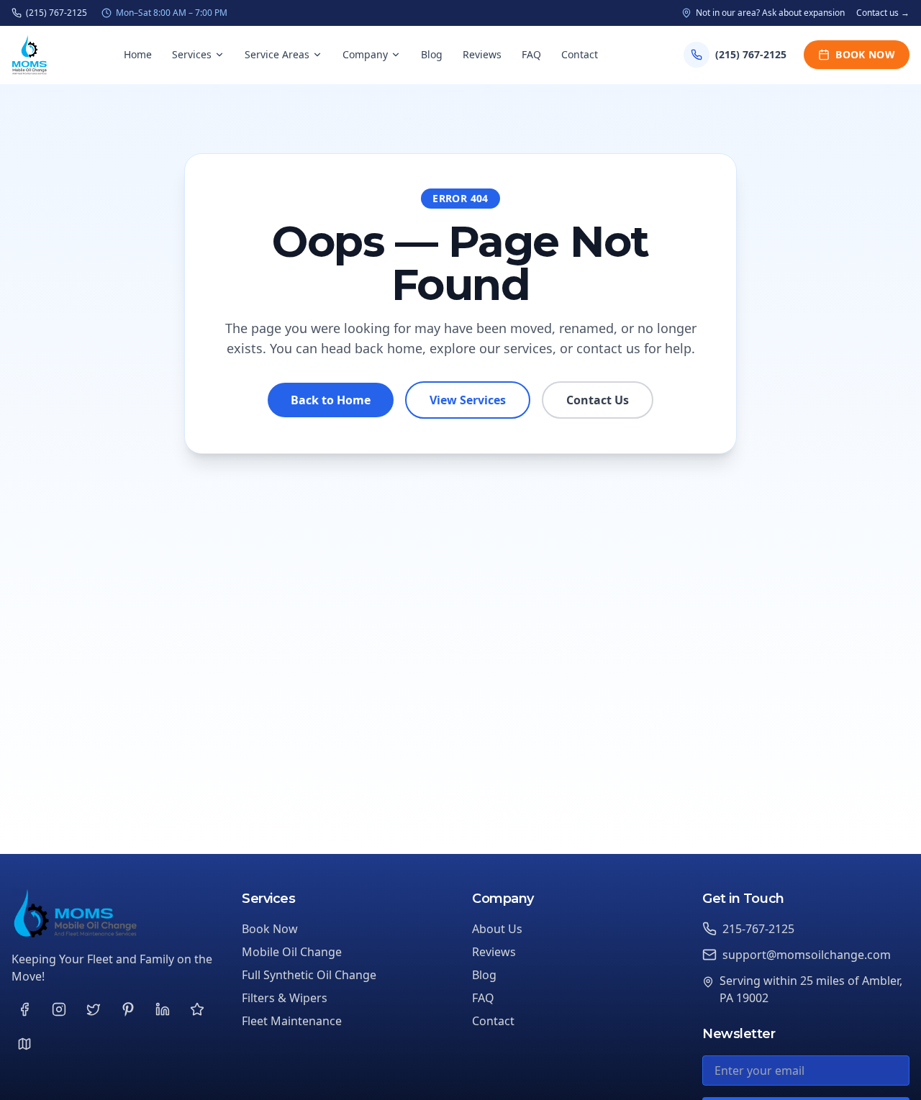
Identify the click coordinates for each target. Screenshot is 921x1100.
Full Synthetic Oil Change (309, 975)
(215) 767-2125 (56, 13)
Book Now (865, 54)
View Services (468, 400)
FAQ (531, 54)
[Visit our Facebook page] (24, 1009)
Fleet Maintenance (292, 1021)
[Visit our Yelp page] (197, 1009)
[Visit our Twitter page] (93, 1009)
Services (192, 54)
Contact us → (882, 13)
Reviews (482, 54)
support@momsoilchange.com (806, 955)
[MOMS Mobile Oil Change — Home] (29, 55)
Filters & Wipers (284, 998)
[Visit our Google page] (24, 1044)
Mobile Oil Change (292, 952)
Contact (579, 54)
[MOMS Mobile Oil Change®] (115, 913)
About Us (497, 929)
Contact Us (597, 400)
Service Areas (277, 54)
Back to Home (331, 400)
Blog (432, 54)
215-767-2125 (758, 929)
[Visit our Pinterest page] (128, 1009)
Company (365, 54)
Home (138, 54)
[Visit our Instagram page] (59, 1009)
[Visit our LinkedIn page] (163, 1009)
